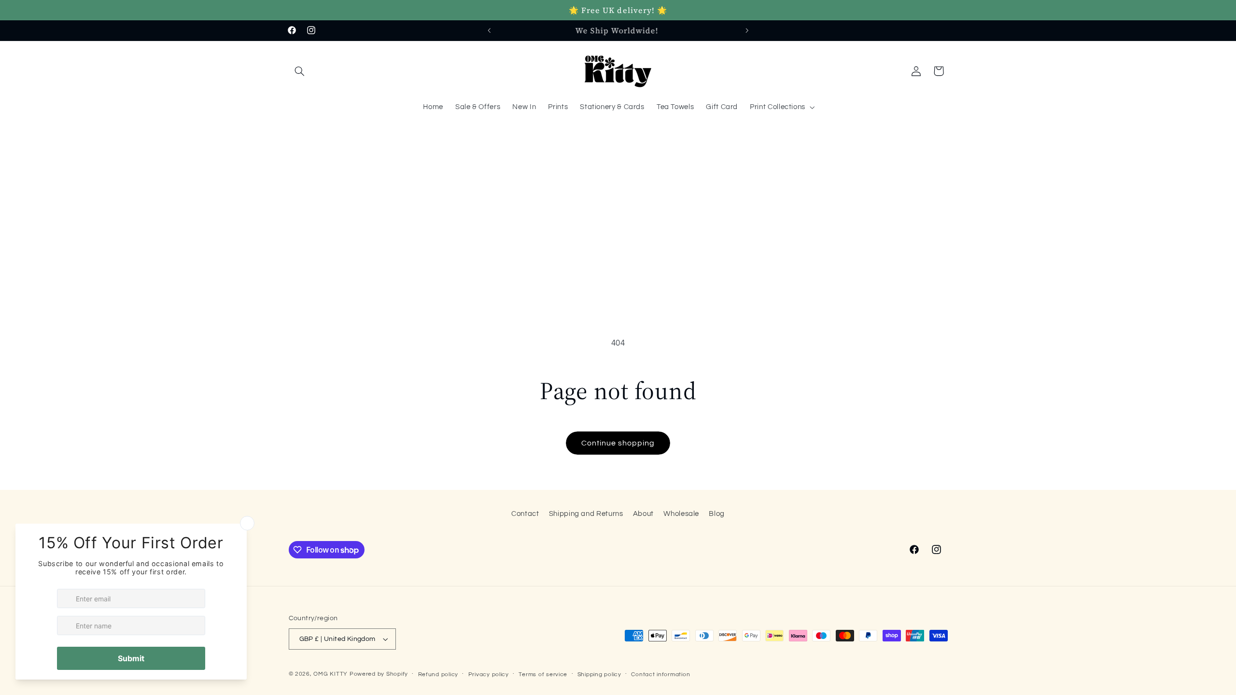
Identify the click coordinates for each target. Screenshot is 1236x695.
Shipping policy (599, 674)
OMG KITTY (330, 674)
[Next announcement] (747, 30)
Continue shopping (618, 443)
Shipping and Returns (586, 513)
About (643, 513)
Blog (717, 513)
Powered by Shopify (379, 674)
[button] (300, 71)
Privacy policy (488, 674)
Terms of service (543, 674)
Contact (525, 513)
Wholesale (681, 513)
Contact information (660, 674)
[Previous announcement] (489, 30)
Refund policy (438, 674)
